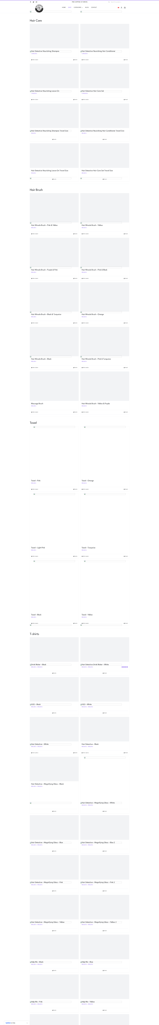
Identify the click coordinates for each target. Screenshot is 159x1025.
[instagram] (36, 2)
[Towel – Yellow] (104, 586)
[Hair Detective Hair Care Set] (104, 76)
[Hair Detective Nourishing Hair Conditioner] (104, 36)
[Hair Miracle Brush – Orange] (104, 297)
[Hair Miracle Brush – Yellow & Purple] (104, 386)
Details (75, 489)
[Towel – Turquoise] (104, 519)
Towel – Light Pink (38, 548)
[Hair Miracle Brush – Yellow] (104, 207)
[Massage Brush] (54, 386)
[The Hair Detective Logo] (39, 4)
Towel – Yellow (87, 615)
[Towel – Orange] (104, 452)
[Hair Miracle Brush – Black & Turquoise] (54, 297)
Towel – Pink (35, 481)
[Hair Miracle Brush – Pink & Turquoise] (104, 341)
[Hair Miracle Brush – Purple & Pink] (54, 252)
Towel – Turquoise (88, 548)
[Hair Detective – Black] (104, 729)
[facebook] (30, 2)
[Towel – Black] (54, 586)
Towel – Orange (88, 481)
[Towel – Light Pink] (54, 519)
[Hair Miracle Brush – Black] (54, 341)
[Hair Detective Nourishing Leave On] (54, 76)
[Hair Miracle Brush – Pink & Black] (104, 252)
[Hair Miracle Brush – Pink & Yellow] (54, 207)
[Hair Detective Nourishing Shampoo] (54, 36)
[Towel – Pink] (54, 452)
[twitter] (33, 2)
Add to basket (35, 489)
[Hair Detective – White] (54, 729)
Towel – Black (36, 615)
